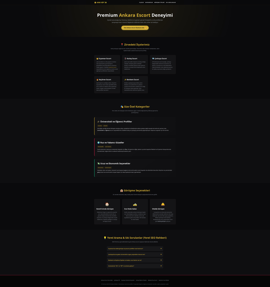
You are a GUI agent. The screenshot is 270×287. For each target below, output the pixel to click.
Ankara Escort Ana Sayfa (107, 280)
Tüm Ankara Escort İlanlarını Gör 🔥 (135, 28)
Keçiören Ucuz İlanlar (164, 280)
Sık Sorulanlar (171, 2)
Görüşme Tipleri (159, 2)
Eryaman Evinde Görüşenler (128, 280)
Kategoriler (149, 2)
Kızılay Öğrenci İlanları (141, 280)
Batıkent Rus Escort (152, 280)
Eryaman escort (112, 67)
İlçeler (141, 2)
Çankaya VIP (117, 280)
